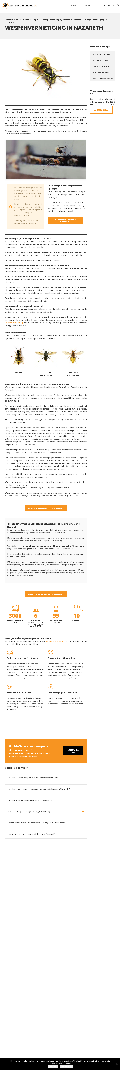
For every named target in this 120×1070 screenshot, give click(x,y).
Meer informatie (66, 1067)
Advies (111, 5)
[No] (117, 1064)
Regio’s (101, 5)
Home (73, 5)
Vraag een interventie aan (73, 750)
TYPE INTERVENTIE (87, 5)
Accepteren (53, 1067)
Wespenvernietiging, (14, 322)
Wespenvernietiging (54, 641)
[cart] (118, 5)
